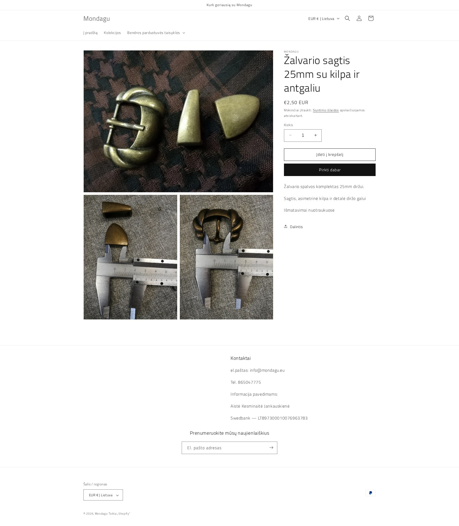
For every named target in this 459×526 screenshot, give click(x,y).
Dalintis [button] (296, 226)
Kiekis (288, 124)
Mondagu (101, 514)
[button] (155, 32)
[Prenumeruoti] (271, 447)
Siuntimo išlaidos (326, 110)
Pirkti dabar (330, 169)
